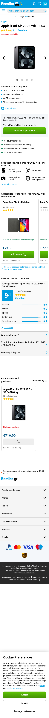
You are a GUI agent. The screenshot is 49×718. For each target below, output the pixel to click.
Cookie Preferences (40, 577)
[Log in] (34, 4)
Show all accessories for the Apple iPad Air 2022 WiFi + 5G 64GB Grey (24, 268)
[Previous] (4, 58)
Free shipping (15, 260)
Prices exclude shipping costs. (27, 568)
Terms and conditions (16, 580)
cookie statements (14, 688)
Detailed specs (10, 184)
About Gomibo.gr (8, 577)
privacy (42, 686)
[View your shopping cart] (45, 4)
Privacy (20, 577)
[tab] (17, 80)
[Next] (45, 58)
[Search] (44, 11)
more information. (28, 573)
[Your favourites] (39, 4)
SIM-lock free (10, 108)
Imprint (27, 577)
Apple (4, 22)
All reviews (8, 327)
